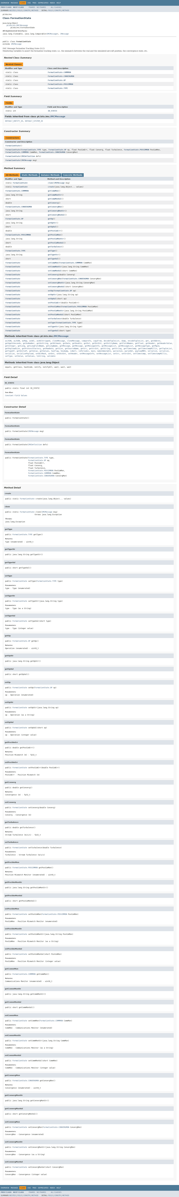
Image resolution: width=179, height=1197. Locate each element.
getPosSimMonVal (56, 243)
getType (51, 251)
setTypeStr (53, 327)
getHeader (150, 343)
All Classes (56, 7)
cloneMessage (58, 341)
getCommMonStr (54, 195)
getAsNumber (28, 343)
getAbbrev (155, 341)
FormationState (13, 146)
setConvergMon (54, 279)
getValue (33, 351)
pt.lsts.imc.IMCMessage (17, 25)
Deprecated (43, 3)
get (147, 341)
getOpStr (52, 223)
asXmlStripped (43, 341)
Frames (32, 7)
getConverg (53, 203)
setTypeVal (53, 331)
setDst (51, 354)
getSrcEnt (93, 348)
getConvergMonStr (56, 211)
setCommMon (53, 263)
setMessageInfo (87, 354)
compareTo (86, 341)
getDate (66, 343)
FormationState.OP (57, 80)
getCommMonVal (54, 199)
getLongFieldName (35, 346)
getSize (59, 348)
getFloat (139, 343)
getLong (21, 346)
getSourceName (71, 348)
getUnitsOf (22, 351)
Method (34, 10)
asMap (24, 341)
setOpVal (52, 299)
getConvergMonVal (56, 215)
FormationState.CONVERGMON (61, 76)
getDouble (77, 343)
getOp (50, 219)
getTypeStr (53, 255)
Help (58, 3)
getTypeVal (53, 259)
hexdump (64, 351)
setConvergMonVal (56, 287)
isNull (73, 351)
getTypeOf (10, 351)
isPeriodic (83, 351)
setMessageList (103, 354)
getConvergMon (54, 207)
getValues (44, 351)
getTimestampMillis (147, 348)
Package (14, 3)
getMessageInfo (92, 346)
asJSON (8, 341)
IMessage (64, 34)
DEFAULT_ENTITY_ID (14, 121)
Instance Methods (50, 175)
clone (50, 183)
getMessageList (109, 346)
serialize (152, 351)
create (51, 187)
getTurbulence (54, 247)
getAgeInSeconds (13, 343)
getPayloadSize (12, 348)
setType (51, 323)
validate (51, 356)
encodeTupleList (135, 341)
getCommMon (53, 191)
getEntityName (110, 343)
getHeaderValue (164, 343)
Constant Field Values (16, 395)
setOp (50, 291)
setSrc (116, 354)
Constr (26, 10)
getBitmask (55, 343)
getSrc (84, 348)
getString (105, 348)
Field (19, 10)
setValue (19, 356)
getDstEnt (97, 343)
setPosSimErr (54, 303)
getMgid (155, 346)
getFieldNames (126, 343)
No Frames (41, 7)
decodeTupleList (111, 341)
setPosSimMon (54, 307)
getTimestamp (130, 348)
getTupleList (165, 348)
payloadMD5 (140, 351)
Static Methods (29, 175)
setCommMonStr (54, 267)
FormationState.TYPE (58, 88)
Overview (5, 3)
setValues (29, 356)
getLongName (52, 346)
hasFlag (55, 351)
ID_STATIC (52, 111)
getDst (87, 343)
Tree (34, 3)
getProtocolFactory (31, 348)
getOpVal (52, 227)
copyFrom (97, 341)
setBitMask (41, 354)
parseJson (118, 351)
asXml (31, 341)
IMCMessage (52, 34)
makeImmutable (104, 351)
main (93, 351)
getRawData (48, 348)
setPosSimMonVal (56, 315)
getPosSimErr (54, 231)
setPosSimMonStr (56, 311)
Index (52, 3)
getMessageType (142, 346)
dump (123, 341)
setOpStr (52, 295)
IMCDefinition (28, 156)
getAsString (42, 343)
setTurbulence (54, 319)
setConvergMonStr (56, 283)
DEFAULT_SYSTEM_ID (34, 121)
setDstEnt (61, 354)
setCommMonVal (54, 271)
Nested (12, 10)
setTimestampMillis (157, 354)
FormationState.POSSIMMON (60, 84)
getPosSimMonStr (56, 239)
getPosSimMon (54, 235)
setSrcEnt (126, 354)
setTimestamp (139, 354)
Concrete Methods (72, 175)
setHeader (72, 354)
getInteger (10, 346)
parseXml (129, 351)
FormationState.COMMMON (59, 72)
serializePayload (25, 354)
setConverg (53, 275)
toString (41, 356)
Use (29, 3)
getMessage (65, 346)
